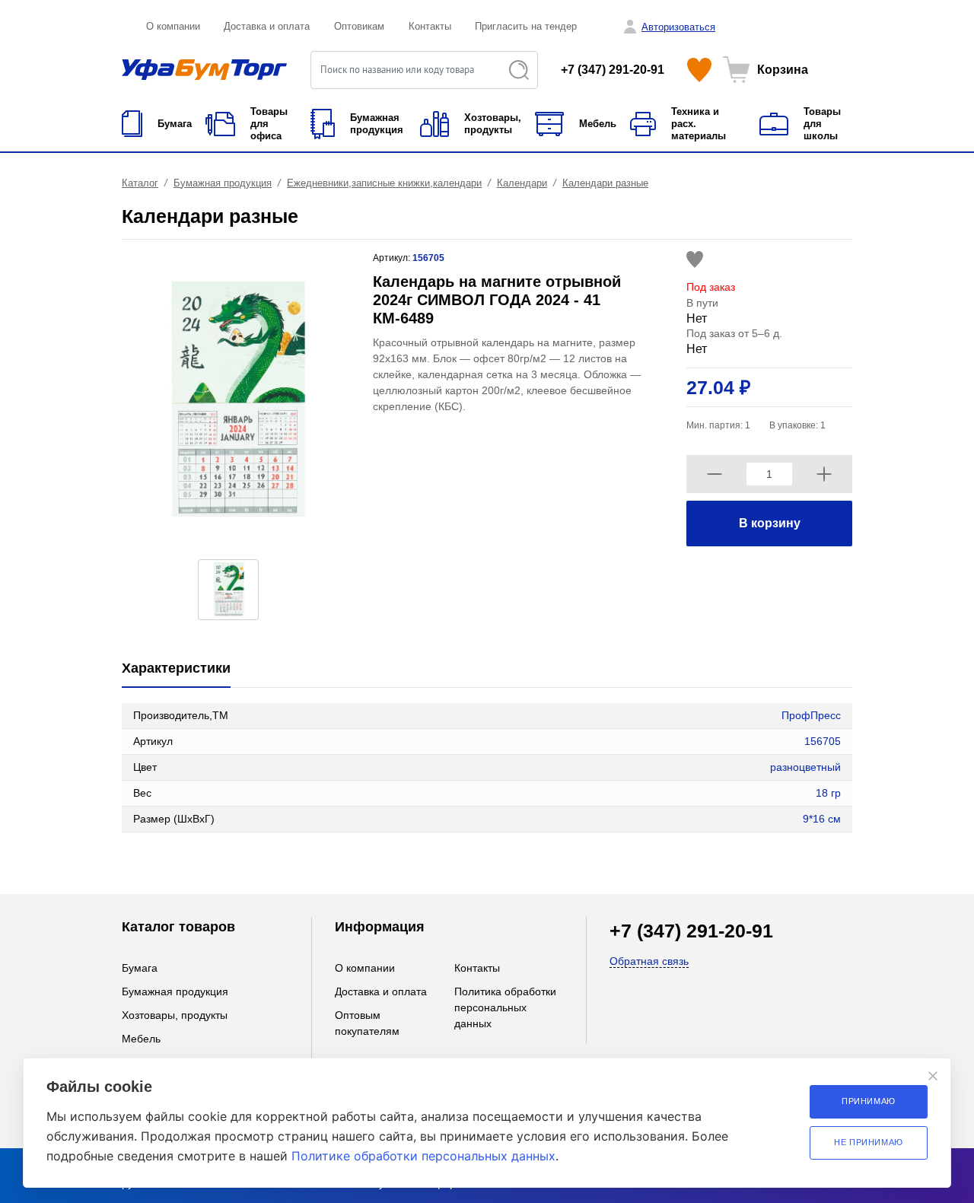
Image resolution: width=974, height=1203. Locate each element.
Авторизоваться (678, 27)
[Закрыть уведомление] (932, 1076)
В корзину (770, 523)
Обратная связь (649, 961)
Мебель (141, 1039)
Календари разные (605, 183)
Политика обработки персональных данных (505, 1007)
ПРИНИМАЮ (869, 1101)
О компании (173, 26)
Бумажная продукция (222, 183)
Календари (522, 183)
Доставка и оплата (267, 26)
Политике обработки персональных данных (423, 1155)
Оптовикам (359, 26)
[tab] (176, 669)
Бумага (140, 968)
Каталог (140, 183)
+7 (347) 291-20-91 (612, 69)
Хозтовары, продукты (175, 1015)
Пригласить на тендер (526, 26)
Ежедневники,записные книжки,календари (384, 183)
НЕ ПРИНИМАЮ (868, 1142)
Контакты (430, 26)
